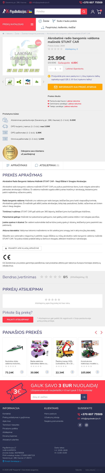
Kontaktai (7, 413)
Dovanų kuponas (10, 436)
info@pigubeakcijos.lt (40, 2)
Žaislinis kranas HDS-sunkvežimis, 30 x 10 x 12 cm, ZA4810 (65, 362)
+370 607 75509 (92, 2)
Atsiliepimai (7, 432)
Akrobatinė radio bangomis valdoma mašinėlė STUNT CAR (68, 34)
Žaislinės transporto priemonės (33, 34)
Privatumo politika (10, 428)
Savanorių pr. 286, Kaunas (16, 2)
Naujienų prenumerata (53, 421)
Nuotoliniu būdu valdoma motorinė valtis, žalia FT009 (12, 362)
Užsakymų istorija (51, 417)
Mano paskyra (50, 413)
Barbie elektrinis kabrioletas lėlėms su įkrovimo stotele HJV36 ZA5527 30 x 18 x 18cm (38, 362)
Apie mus (7, 421)
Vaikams (9, 34)
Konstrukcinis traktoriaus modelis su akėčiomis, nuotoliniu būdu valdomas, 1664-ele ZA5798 (90, 362)
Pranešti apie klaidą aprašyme (23, 248)
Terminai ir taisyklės (11, 425)
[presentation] (3, 82)
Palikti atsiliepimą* (18, 319)
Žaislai (17, 34)
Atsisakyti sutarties (11, 439)
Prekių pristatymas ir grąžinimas (16, 417)
